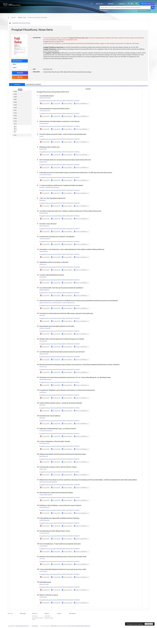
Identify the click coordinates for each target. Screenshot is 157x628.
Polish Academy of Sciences (22, 626)
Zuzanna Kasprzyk (43, 123)
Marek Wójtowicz (43, 456)
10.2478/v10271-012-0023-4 (72, 190)
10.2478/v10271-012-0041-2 (72, 280)
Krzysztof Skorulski (44, 533)
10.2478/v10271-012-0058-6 (72, 356)
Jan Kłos (41, 136)
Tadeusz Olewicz (43, 251)
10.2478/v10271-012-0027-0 (72, 228)
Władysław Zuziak (43, 353)
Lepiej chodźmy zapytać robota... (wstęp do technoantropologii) (60, 403)
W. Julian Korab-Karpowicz (45, 430)
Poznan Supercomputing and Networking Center (79, 626)
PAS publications (146, 3)
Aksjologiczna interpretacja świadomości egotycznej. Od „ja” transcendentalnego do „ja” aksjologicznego (75, 377)
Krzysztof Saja (43, 149)
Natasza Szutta (43, 161)
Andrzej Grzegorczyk (44, 110)
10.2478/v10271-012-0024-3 (72, 369)
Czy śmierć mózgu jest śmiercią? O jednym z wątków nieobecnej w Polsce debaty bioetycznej (70, 211)
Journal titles (22, 17)
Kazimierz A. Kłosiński (44, 328)
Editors (14, 64)
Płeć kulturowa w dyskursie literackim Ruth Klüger (56, 492)
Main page (23, 613)
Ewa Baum (42, 187)
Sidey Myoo (42, 405)
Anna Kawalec (42, 392)
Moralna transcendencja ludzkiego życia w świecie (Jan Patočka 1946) (62, 556)
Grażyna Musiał (43, 341)
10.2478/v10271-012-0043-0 (72, 344)
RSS (21, 77)
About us (99, 3)
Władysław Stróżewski (45, 97)
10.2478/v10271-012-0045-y (72, 152)
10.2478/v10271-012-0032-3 (72, 203)
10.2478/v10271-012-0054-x (72, 459)
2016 (15, 113)
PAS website (72, 613)
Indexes (110, 3)
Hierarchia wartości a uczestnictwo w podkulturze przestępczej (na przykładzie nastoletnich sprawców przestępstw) (78, 300)
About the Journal (17, 61)
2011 (15, 135)
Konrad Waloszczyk (44, 443)
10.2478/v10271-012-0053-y (72, 216)
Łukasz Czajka (42, 469)
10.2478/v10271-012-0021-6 (72, 113)
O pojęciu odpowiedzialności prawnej (51, 275)
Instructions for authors (33, 84)
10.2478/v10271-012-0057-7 (72, 561)
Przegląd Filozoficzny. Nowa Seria (53, 41)
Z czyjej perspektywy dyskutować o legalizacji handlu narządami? (61, 185)
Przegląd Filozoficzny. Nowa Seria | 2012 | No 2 (50, 100)
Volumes (17, 84)
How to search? (104, 10)
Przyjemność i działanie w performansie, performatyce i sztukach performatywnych (67, 390)
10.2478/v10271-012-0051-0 (72, 446)
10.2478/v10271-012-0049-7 (72, 177)
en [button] (136, 3)
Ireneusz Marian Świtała (45, 174)
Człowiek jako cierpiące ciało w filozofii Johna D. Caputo (58, 467)
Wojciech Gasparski (44, 225)
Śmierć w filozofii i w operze (48, 595)
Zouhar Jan (42, 558)
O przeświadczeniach (46, 96)
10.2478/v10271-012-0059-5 (72, 574)
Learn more (140, 624)
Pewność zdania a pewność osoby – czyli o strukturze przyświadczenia (62, 134)
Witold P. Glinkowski (44, 520)
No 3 (15, 128)
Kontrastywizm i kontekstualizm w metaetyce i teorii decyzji (59, 121)
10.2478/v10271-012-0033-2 (72, 126)
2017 (15, 110)
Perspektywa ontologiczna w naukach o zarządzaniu (56, 236)
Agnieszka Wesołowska (45, 379)
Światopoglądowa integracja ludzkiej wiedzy (54, 108)
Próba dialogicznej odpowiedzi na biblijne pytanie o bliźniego (59, 518)
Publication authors (49, 618)
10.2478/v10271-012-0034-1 (72, 395)
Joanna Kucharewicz (57, 302)
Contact (122, 3)
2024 (15, 91)
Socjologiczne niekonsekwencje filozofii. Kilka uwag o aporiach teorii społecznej (66, 313)
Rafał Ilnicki (42, 418)
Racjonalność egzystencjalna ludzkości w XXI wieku (56, 326)
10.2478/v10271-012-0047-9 (72, 536)
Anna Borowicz (43, 366)
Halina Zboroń (42, 264)
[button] (44, 103)
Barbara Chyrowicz (44, 584)
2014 (15, 118)
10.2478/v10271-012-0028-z (72, 523)
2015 (15, 115)
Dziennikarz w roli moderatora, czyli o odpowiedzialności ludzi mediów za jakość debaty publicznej (71, 249)
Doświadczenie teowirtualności (49, 416)
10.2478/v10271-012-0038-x (72, 510)
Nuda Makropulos (45, 582)
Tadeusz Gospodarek (44, 238)
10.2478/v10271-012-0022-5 (72, 497)
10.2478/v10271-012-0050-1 (72, 164)
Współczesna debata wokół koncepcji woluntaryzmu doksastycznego (62, 454)
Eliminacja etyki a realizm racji (49, 147)
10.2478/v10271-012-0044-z (72, 254)
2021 (15, 99)
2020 (15, 102)
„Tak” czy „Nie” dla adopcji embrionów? (52, 198)
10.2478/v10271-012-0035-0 (72, 139)
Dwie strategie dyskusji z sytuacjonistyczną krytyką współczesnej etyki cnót (65, 160)
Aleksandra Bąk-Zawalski (45, 494)
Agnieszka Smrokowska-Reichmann (48, 482)
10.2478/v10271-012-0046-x (72, 408)
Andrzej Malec (43, 277)
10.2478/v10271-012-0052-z (72, 382)
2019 (15, 104)
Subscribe (20, 73)
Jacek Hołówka (43, 597)
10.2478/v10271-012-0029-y (72, 241)
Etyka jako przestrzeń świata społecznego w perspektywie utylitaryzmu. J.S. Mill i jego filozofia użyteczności (75, 172)
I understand (149, 624)
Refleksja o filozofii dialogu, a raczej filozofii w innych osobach (60, 505)
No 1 (15, 132)
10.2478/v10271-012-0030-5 (72, 600)
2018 (15, 107)
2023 (15, 94)
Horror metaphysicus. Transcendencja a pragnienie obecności (60, 544)
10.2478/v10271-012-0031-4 (72, 420)
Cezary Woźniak (43, 546)
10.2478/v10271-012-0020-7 (72, 100)
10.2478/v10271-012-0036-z (72, 331)
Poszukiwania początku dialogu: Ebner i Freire (54, 531)
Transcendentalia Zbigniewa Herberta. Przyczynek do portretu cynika (62, 569)
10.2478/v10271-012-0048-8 (72, 484)
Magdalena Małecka (44, 289)
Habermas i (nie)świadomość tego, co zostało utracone (57, 428)
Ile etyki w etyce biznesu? (48, 224)
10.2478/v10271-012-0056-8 (72, 267)
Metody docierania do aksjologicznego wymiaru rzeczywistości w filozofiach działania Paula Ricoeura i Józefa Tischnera (79, 364)
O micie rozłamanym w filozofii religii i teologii (54, 441)
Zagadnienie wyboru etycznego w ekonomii (53, 262)
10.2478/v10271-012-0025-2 (72, 587)
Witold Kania (42, 200)
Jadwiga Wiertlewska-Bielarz (52, 187)
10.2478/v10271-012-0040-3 (72, 318)
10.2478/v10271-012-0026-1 (72, 472)
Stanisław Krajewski (44, 507)
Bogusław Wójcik (43, 213)
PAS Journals (35, 616)
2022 (15, 96)
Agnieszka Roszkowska (45, 302)
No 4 (15, 126)
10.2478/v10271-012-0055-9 (72, 548)
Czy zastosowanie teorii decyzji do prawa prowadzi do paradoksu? (61, 288)
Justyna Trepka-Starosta (68, 302)
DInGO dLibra (54, 626)
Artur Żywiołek (43, 571)
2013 (15, 121)
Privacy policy (35, 626)
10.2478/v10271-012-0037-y (72, 433)
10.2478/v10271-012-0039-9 (72, 305)
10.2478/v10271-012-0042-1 (72, 292)
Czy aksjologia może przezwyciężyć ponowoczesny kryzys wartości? (62, 352)
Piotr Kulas (42, 315)
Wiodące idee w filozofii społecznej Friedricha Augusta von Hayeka (61, 339)
